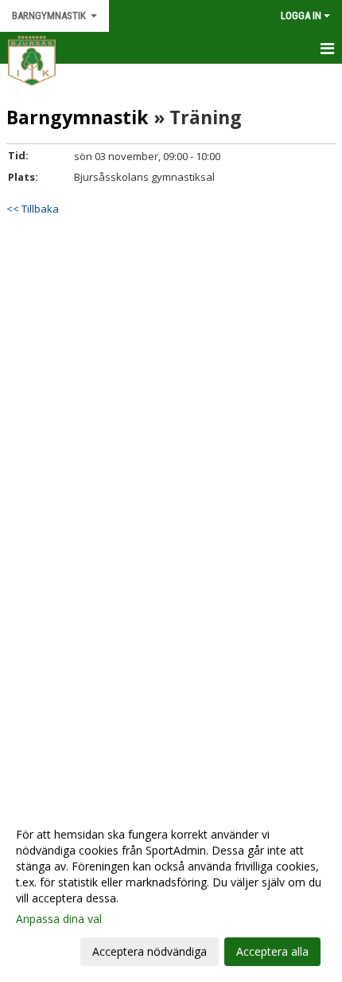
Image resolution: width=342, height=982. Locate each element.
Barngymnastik (77, 117)
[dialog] (171, 892)
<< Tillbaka (32, 208)
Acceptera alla (272, 951)
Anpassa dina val (59, 919)
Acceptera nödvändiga (149, 951)
